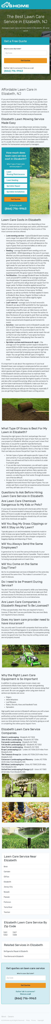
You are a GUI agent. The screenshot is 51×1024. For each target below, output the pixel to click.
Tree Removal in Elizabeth (14, 956)
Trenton (7, 912)
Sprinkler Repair (13, 186)
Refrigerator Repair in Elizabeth (16, 951)
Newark (6, 892)
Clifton (6, 877)
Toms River (8, 907)
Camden (7, 872)
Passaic (7, 897)
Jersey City (8, 887)
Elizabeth (7, 882)
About (3, 1017)
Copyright (41, 1020)
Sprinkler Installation (16, 192)
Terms (28, 1020)
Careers (11, 1017)
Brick (6, 867)
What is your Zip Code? (12, 49)
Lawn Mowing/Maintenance (16, 173)
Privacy (33, 1020)
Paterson (7, 902)
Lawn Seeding (12, 180)
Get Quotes (25, 61)
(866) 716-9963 (13, 70)
